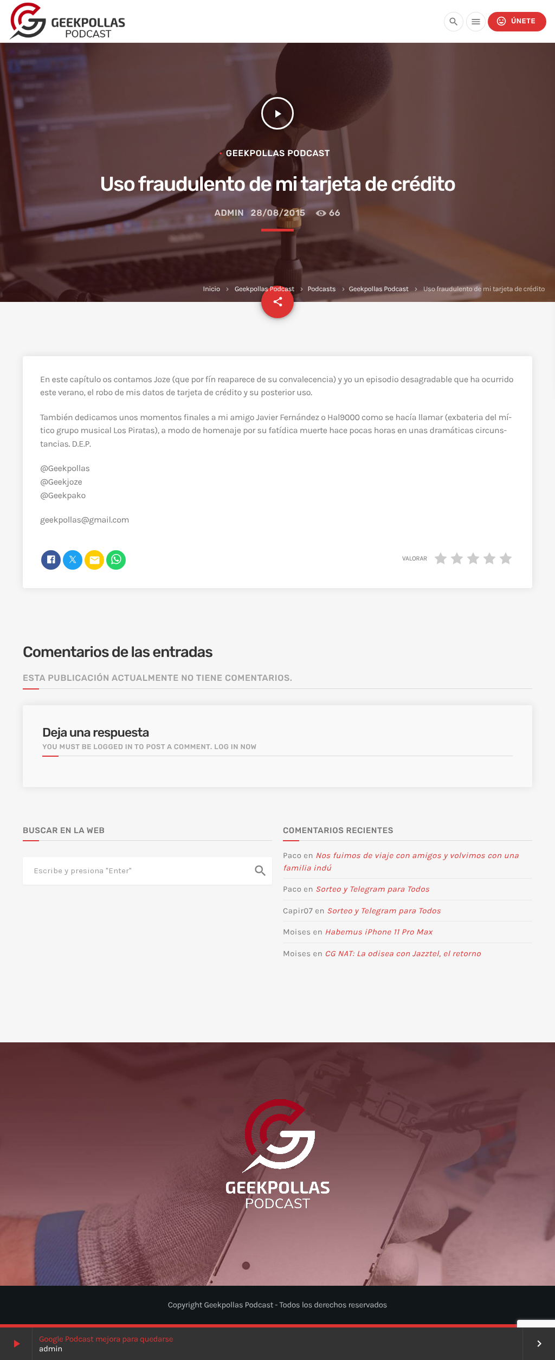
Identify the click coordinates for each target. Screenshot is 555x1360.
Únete (515, 21)
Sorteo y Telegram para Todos (372, 889)
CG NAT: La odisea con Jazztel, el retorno (403, 953)
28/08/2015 (278, 213)
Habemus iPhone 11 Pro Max (379, 932)
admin (229, 213)
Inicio (211, 289)
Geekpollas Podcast (264, 289)
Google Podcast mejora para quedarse (106, 1339)
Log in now (235, 747)
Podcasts (321, 289)
